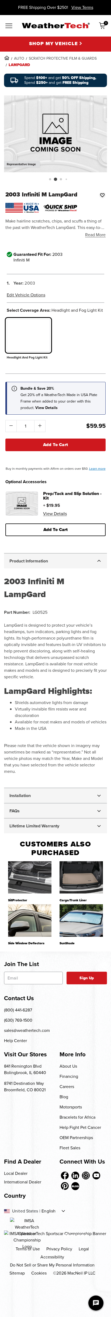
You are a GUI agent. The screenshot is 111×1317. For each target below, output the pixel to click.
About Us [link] (68, 1066)
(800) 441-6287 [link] (18, 1010)
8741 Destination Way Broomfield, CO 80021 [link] (25, 1086)
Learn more (97, 468)
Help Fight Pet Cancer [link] (80, 1127)
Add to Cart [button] (55, 529)
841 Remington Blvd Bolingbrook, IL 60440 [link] (25, 1069)
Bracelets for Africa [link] (77, 1117)
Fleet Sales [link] (70, 1148)
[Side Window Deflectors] (29, 920)
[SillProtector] (29, 877)
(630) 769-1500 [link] (18, 1020)
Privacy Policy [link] (59, 1249)
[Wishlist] (102, 195)
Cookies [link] (39, 1273)
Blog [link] (64, 1097)
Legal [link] (84, 1249)
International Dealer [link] (22, 1182)
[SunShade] (81, 920)
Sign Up (86, 978)
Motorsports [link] (71, 1107)
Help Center (15, 1041)
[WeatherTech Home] (55, 25)
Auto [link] (19, 58)
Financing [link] (69, 1076)
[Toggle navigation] (8, 26)
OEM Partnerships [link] (76, 1138)
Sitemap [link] (17, 1273)
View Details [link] (55, 514)
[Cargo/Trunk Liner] (81, 877)
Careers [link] (67, 1086)
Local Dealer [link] (15, 1173)
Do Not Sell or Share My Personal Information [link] (52, 1265)
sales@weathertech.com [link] (27, 1030)
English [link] (48, 1211)
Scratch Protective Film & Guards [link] (63, 58)
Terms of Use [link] (28, 1249)
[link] (7, 58)
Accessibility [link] (52, 1257)
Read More (95, 235)
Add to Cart (55, 445)
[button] (50, 179)
